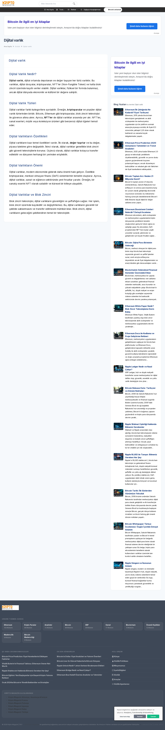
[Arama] (74, 3)
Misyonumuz (119, 666)
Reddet (140, 716)
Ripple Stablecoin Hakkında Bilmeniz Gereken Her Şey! (25, 671)
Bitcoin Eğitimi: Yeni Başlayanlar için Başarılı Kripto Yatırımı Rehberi (27, 676)
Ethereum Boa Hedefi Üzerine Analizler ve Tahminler (79, 675)
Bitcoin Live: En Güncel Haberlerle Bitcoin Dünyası (78, 661)
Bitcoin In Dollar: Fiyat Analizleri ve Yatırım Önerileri (79, 656)
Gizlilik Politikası (121, 661)
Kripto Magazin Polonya (18, 703)
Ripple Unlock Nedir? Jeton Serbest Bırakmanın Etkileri (80, 666)
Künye (116, 656)
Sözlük (117, 675)
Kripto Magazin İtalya (17, 709)
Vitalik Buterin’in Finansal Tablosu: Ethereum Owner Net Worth (26, 665)
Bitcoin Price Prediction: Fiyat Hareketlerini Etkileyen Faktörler (25, 657)
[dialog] (138, 713)
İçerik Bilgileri (120, 670)
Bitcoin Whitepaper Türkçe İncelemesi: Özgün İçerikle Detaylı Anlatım (141, 527)
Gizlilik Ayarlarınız (121, 684)
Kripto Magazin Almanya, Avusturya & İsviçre (27, 697)
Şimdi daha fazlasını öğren (142, 26)
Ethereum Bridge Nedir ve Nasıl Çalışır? (74, 670)
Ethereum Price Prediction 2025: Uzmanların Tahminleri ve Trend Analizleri (140, 146)
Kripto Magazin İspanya (18, 706)
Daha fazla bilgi (125, 716)
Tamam (153, 716)
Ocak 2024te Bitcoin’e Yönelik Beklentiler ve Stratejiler (25, 682)
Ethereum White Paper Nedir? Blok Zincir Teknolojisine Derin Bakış (139, 309)
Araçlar (117, 679)
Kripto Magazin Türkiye (18, 712)
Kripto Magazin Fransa (18, 700)
